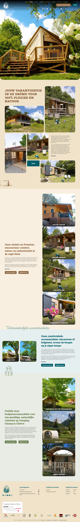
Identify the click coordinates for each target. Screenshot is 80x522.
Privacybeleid (48, 520)
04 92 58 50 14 (55, 8)
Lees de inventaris (10, 272)
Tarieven (74, 493)
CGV (74, 491)
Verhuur (31, 1)
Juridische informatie (63, 520)
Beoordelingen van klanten (51, 491)
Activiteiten (47, 1)
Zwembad (41, 1)
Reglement (68, 489)
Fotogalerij (48, 489)
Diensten (53, 1)
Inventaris (67, 493)
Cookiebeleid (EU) (55, 520)
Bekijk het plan (23, 272)
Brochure (75, 489)
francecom (43, 520)
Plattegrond (68, 491)
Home (26, 1)
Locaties (36, 1)
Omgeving (59, 1)
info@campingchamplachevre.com (70, 8)
